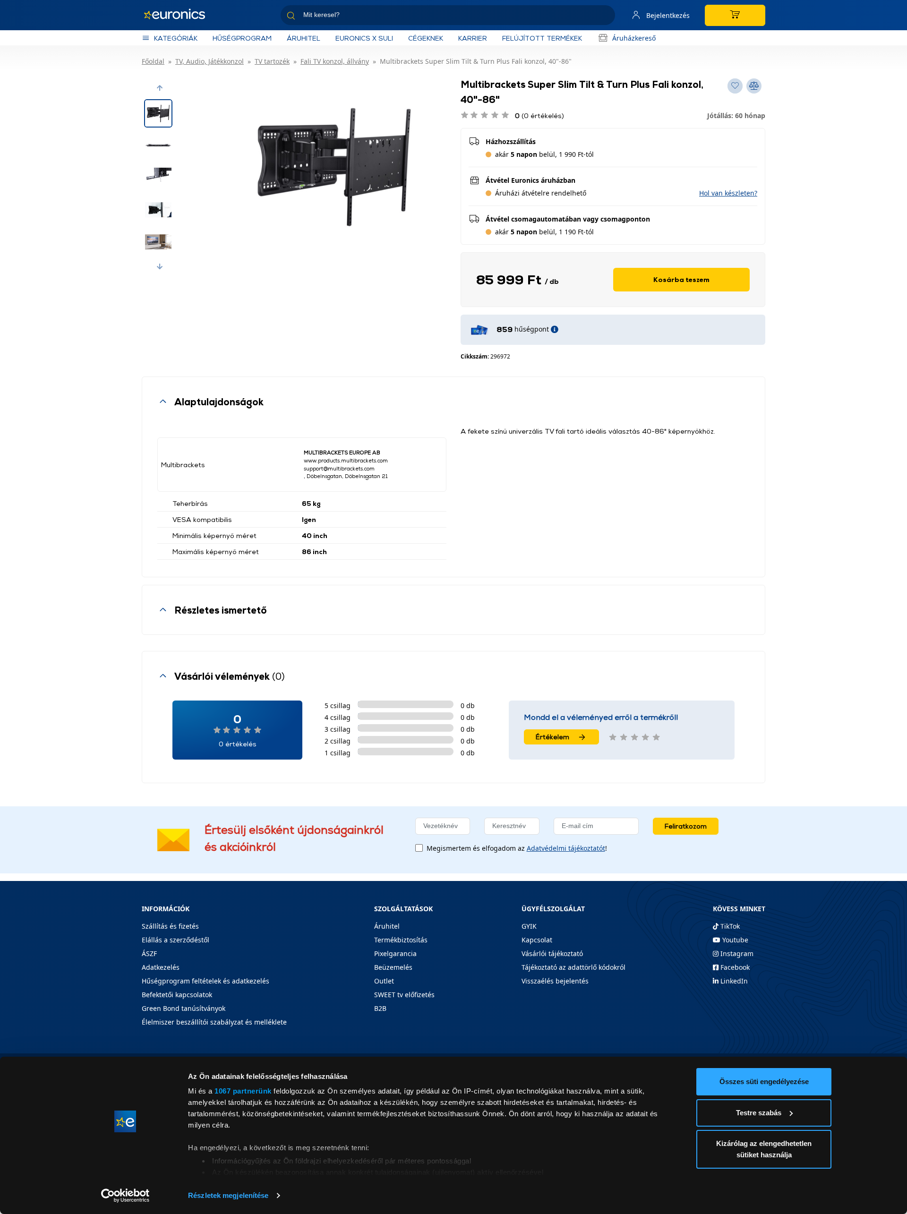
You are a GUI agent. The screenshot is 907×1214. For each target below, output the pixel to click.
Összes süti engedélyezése (764, 1081)
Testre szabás (758, 1113)
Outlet (384, 980)
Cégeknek (425, 38)
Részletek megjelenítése (228, 1195)
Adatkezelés (161, 967)
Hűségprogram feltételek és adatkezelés (205, 980)
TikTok (729, 926)
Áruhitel (303, 38)
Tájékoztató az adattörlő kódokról (573, 967)
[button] (159, 87)
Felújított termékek (542, 38)
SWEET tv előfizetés (404, 994)
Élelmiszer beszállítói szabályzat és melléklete (214, 1021)
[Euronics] (179, 15)
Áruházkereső (634, 38)
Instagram (736, 953)
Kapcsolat (537, 939)
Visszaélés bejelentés (555, 980)
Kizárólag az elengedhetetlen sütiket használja (764, 1149)
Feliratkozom (686, 826)
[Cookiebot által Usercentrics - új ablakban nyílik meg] (125, 1195)
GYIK (529, 926)
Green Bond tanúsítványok (183, 1008)
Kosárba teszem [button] (681, 279)
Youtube (734, 939)
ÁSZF (149, 953)
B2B (380, 1008)
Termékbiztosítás (401, 939)
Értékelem (552, 737)
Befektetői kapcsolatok (177, 994)
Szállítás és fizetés (170, 926)
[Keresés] (604, 17)
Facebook (734, 967)
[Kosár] (735, 15)
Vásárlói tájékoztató (552, 953)
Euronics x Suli (364, 38)
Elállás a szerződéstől (175, 939)
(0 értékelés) (539, 115)
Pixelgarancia (395, 953)
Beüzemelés (393, 967)
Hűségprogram (242, 38)
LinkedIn (733, 980)
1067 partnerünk (243, 1091)
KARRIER (472, 38)
